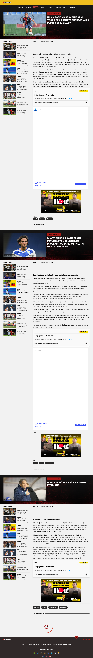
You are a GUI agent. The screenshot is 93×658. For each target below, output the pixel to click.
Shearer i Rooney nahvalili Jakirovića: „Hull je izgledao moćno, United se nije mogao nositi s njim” (22, 79)
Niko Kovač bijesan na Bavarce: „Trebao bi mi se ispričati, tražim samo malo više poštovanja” (22, 47)
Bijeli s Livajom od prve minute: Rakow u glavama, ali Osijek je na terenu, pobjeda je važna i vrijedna (22, 112)
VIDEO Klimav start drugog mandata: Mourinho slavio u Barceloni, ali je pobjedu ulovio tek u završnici (23, 96)
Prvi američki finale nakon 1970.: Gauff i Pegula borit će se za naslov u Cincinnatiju (22, 87)
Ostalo (18, 68)
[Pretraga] (88, 2)
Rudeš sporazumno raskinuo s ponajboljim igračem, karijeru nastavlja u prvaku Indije (23, 104)
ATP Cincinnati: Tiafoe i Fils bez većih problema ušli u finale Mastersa (22, 71)
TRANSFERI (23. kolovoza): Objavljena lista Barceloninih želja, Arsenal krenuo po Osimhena (22, 63)
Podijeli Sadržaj (53, 13)
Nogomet (19, 44)
